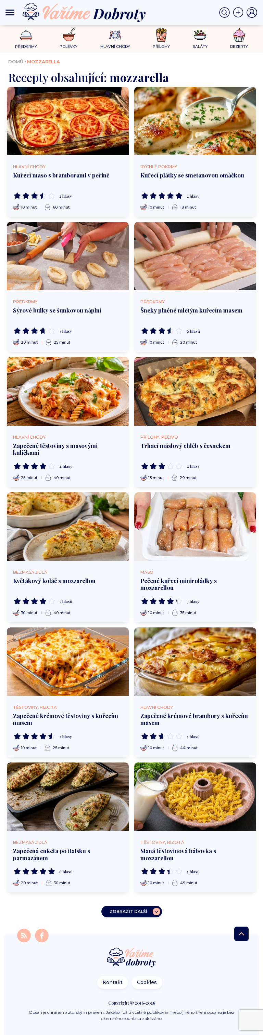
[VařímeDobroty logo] (84, 12)
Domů (15, 61)
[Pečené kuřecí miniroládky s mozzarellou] (195, 526)
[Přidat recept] (240, 12)
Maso (146, 572)
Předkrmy (25, 301)
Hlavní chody (29, 166)
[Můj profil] (252, 12)
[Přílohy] (161, 35)
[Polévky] (69, 35)
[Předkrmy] (26, 35)
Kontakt (113, 982)
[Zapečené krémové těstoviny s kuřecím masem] (68, 661)
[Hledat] (226, 12)
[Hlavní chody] (115, 35)
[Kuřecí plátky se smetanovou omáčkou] (195, 121)
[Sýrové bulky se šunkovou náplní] (68, 256)
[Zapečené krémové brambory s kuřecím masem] (195, 661)
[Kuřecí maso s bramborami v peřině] (68, 121)
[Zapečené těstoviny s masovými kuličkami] (68, 391)
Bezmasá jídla (30, 572)
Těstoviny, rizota (35, 707)
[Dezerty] (239, 35)
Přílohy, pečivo (159, 437)
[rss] (24, 935)
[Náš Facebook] (42, 935)
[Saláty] (200, 35)
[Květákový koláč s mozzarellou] (68, 526)
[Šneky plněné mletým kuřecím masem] (195, 256)
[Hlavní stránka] (131, 957)
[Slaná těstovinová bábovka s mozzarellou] (195, 796)
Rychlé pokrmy (158, 166)
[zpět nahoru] (241, 934)
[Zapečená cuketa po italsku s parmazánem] (68, 796)
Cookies (147, 982)
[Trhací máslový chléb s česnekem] (195, 391)
